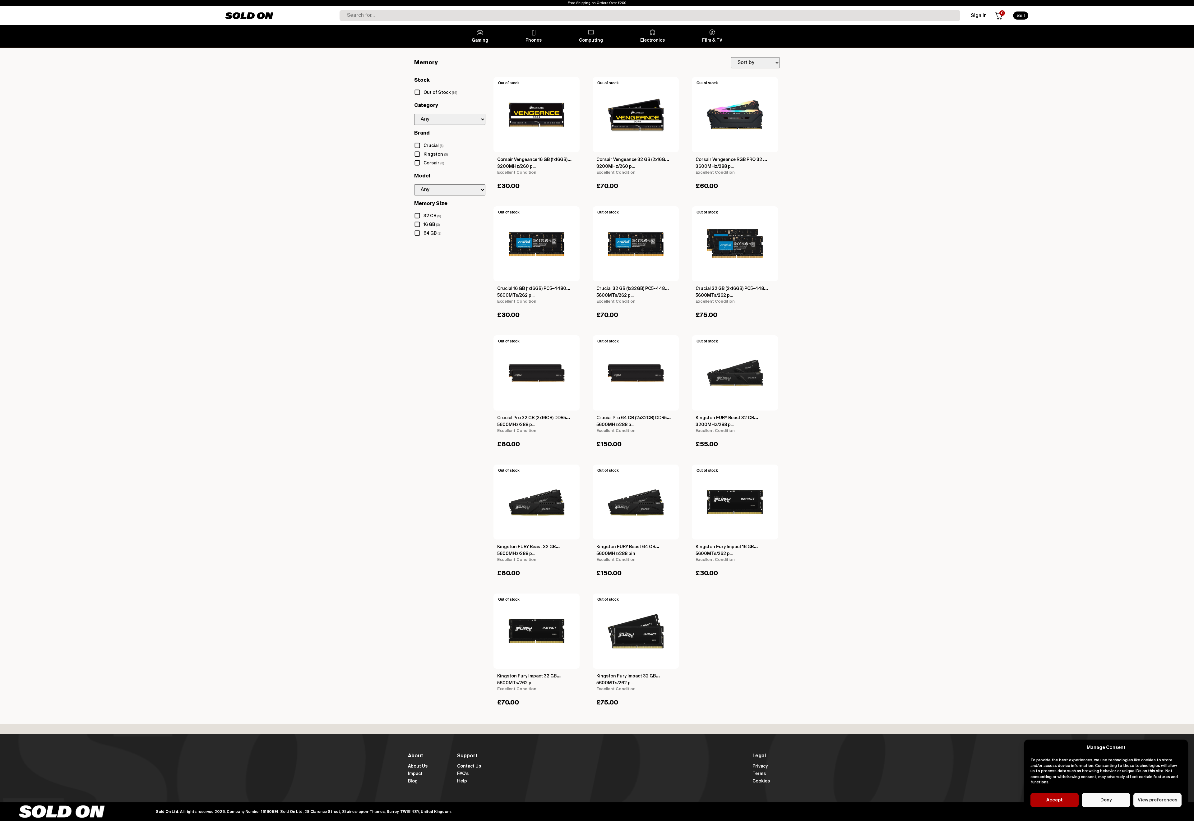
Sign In (979, 15)
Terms (759, 774)
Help (462, 781)
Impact (415, 774)
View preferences (1157, 800)
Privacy (760, 766)
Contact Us (469, 766)
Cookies (761, 781)
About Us (418, 766)
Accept (1054, 800)
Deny (1106, 800)
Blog (413, 781)
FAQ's (463, 774)
